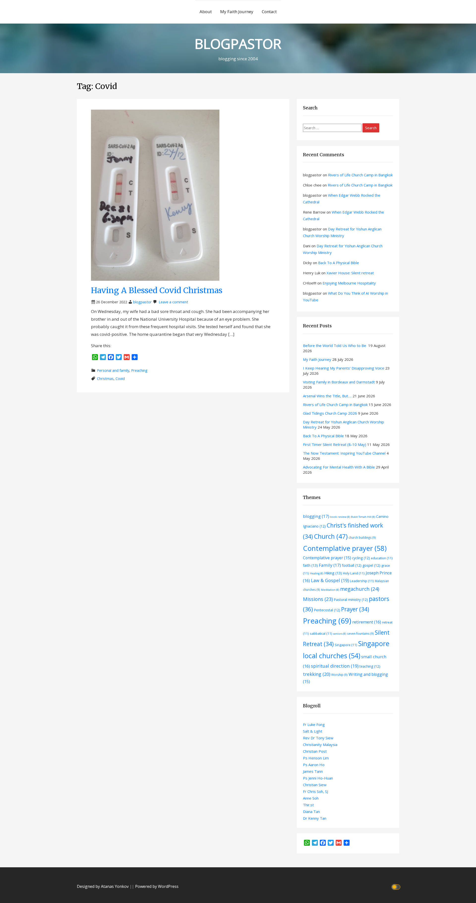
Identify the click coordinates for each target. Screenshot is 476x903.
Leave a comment (173, 302)
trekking (316, 674)
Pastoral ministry (351, 599)
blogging (316, 516)
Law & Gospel (330, 580)
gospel (371, 565)
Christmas (105, 378)
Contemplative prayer (345, 548)
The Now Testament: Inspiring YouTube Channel (344, 453)
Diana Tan (311, 811)
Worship (339, 675)
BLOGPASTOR (238, 43)
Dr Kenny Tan (314, 818)
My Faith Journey (236, 11)
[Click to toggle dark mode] (397, 886)
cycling (361, 558)
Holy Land (354, 573)
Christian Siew (315, 784)
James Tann (313, 771)
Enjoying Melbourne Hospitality (349, 282)
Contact (269, 11)
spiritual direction (334, 666)
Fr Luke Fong (314, 724)
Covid (120, 378)
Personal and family (113, 370)
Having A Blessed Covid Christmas (156, 290)
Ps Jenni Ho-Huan (318, 778)
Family (330, 565)
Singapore (346, 645)
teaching (369, 666)
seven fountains (360, 633)
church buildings (362, 537)
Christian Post (315, 751)
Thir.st (308, 804)
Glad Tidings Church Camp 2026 (330, 413)
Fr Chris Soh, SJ (315, 791)
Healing (316, 573)
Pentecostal (327, 610)
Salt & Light (312, 731)
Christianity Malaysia (320, 744)
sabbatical (321, 633)
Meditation (330, 590)
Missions (318, 599)
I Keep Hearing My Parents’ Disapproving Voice (343, 368)
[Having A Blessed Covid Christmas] (155, 194)
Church (331, 536)
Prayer (355, 609)
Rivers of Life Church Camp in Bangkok (360, 174)
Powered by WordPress (156, 886)
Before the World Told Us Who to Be (335, 345)
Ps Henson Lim (316, 757)
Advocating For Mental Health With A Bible (339, 467)
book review (340, 517)
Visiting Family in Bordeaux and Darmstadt (339, 381)
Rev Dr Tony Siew (318, 737)
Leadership (362, 581)
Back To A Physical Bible (338, 262)
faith (310, 565)
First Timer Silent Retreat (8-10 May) (334, 444)
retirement (366, 622)
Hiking (333, 572)
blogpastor (142, 302)
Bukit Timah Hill (363, 517)
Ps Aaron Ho (314, 764)
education (382, 558)
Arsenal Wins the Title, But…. (327, 395)
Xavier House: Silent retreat (350, 272)
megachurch (359, 589)
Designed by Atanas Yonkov (103, 886)
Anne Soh (311, 798)
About (206, 11)
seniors (339, 633)
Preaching (139, 370)
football (351, 565)
